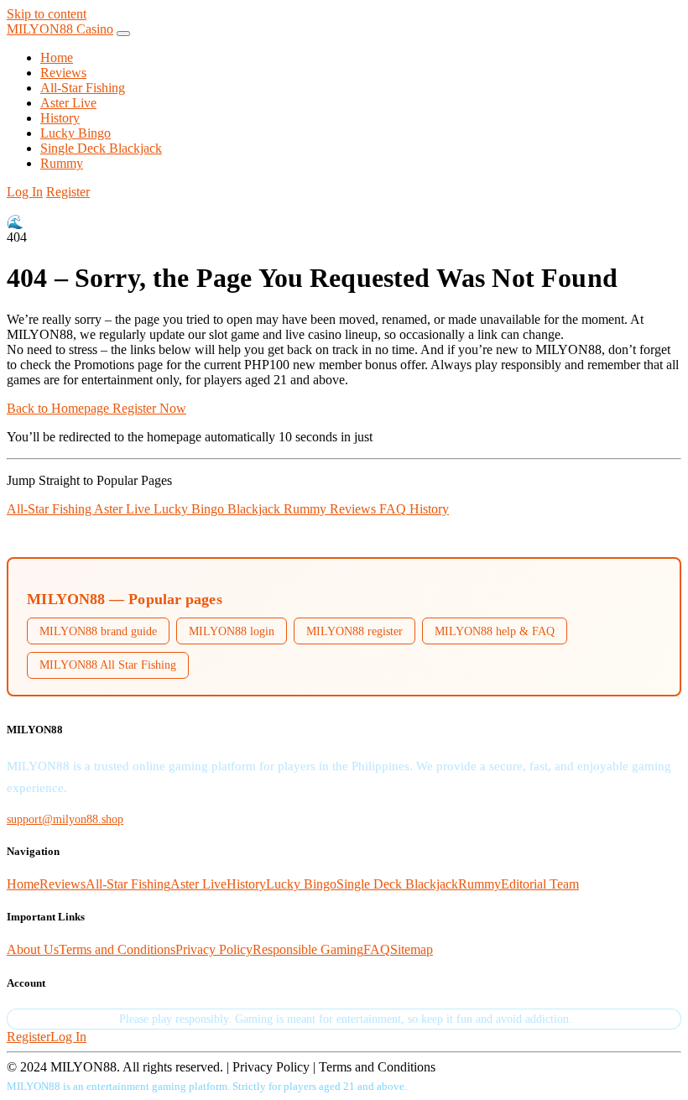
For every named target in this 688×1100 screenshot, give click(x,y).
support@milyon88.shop (65, 819)
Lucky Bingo (75, 133)
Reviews (63, 72)
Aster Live (68, 103)
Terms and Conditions (117, 949)
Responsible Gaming (308, 949)
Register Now (149, 408)
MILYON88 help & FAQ (495, 631)
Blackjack (255, 509)
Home (56, 57)
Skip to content (46, 14)
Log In (25, 192)
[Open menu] (123, 33)
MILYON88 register (354, 631)
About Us (33, 949)
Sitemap (411, 949)
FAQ (394, 509)
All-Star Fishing (82, 88)
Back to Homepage (59, 408)
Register (68, 192)
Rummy (61, 163)
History (60, 118)
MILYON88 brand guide (98, 631)
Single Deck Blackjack (101, 148)
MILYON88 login (231, 631)
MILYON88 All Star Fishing (107, 664)
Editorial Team (540, 884)
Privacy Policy (214, 949)
